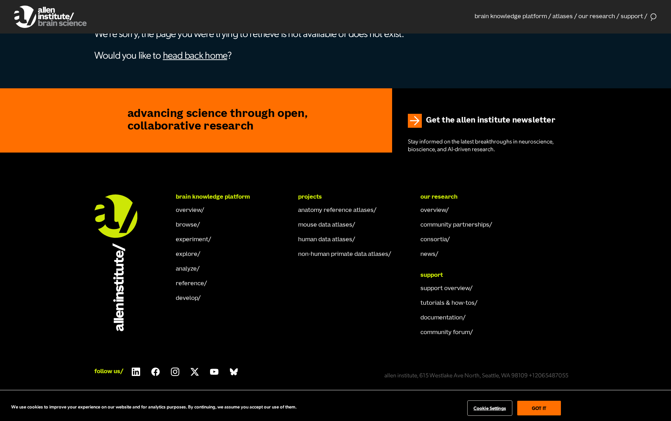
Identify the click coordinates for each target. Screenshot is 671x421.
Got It (539, 408)
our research (596, 17)
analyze (186, 269)
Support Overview (445, 288)
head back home (195, 54)
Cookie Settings (490, 408)
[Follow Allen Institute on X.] (194, 372)
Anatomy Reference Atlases (336, 210)
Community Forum (445, 332)
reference (190, 284)
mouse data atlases (325, 225)
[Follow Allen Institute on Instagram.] (175, 372)
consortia (433, 240)
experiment (192, 240)
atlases (563, 17)
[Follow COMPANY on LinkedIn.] (136, 372)
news (427, 254)
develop (187, 298)
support (632, 17)
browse (186, 225)
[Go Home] (122, 262)
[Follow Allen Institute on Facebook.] (155, 372)
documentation (441, 318)
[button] (513, 17)
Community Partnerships (454, 225)
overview (188, 210)
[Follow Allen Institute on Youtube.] (214, 372)
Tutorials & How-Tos (447, 303)
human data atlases (325, 240)
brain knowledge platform (511, 17)
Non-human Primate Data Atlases (343, 254)
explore (186, 254)
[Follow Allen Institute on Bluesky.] (234, 372)
